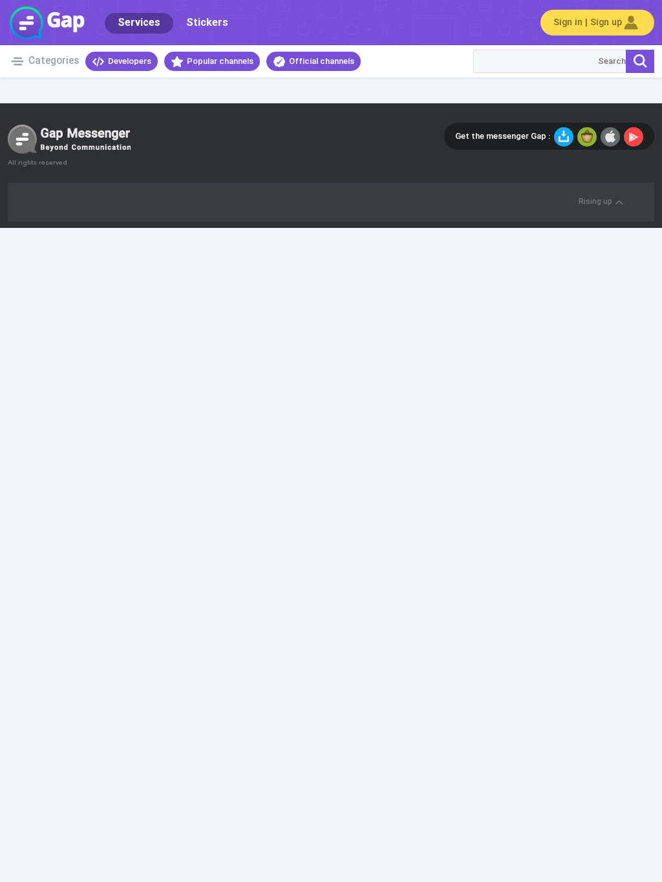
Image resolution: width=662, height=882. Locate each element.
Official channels (321, 61)
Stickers (207, 23)
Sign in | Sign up (587, 22)
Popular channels (220, 61)
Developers (129, 61)
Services (139, 23)
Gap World (46, 22)
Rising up (595, 202)
